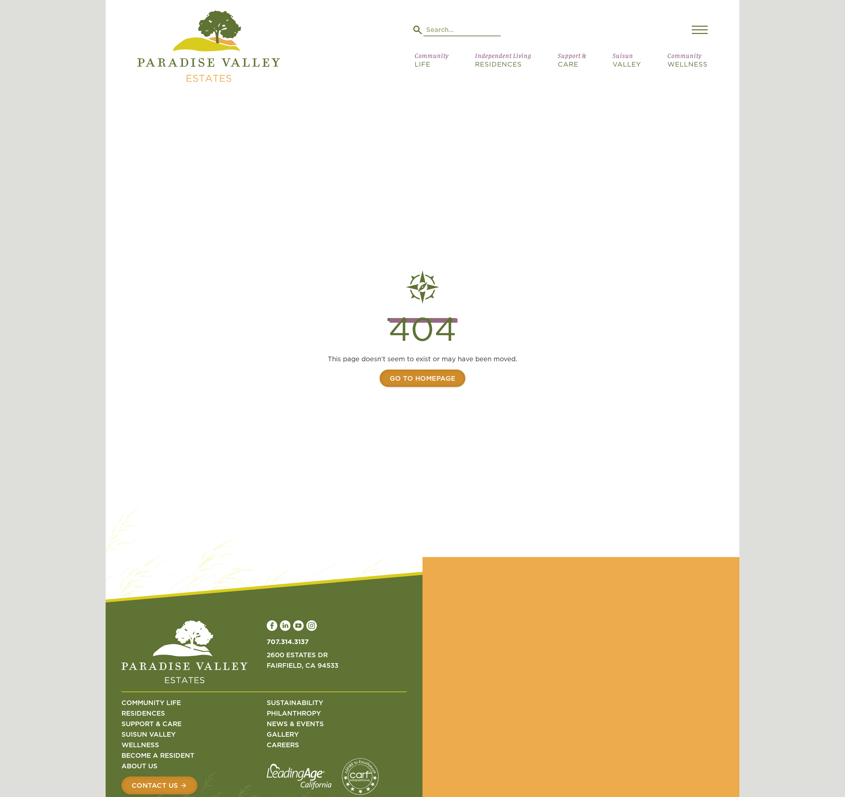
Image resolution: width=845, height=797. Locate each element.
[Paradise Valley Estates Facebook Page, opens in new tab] (272, 625)
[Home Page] (208, 48)
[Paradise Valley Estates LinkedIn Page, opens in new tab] (285, 625)
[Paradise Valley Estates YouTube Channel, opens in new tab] (298, 625)
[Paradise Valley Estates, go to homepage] (184, 653)
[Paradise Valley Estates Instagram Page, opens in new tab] (311, 625)
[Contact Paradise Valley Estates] (159, 785)
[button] (432, 62)
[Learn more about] (422, 378)
